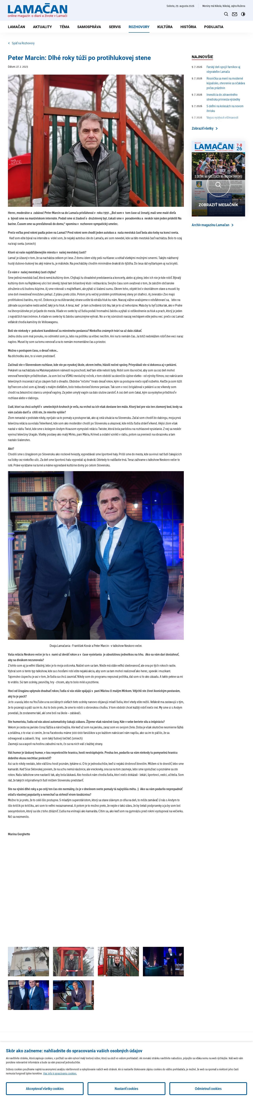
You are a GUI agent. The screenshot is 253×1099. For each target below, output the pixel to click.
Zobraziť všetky (202, 128)
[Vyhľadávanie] (226, 14)
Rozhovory (139, 26)
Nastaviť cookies (126, 1088)
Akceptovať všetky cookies (45, 1088)
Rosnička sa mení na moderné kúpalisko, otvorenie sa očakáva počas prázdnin (218, 83)
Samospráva (89, 26)
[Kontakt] (234, 14)
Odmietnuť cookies (208, 1088)
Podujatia (213, 26)
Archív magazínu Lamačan (210, 224)
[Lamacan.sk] (37, 10)
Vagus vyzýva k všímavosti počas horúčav (215, 119)
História (188, 26)
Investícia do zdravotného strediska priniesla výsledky (216, 96)
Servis (115, 26)
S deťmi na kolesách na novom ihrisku (218, 108)
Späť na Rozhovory (23, 43)
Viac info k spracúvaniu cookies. (60, 1073)
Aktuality (42, 26)
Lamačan (16, 26)
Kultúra (165, 26)
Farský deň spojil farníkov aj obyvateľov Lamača (216, 69)
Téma (64, 26)
